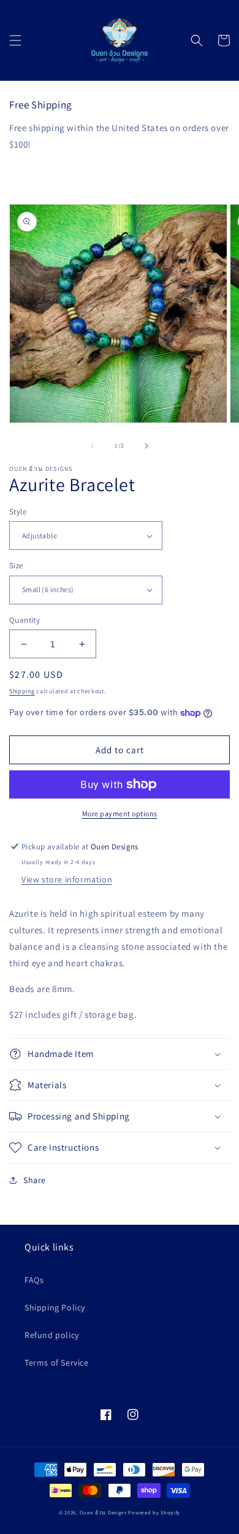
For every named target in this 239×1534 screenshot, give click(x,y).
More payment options (119, 813)
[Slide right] (146, 445)
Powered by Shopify (154, 1512)
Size (16, 565)
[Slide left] (92, 445)
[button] (15, 40)
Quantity (24, 620)
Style (17, 511)
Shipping (22, 691)
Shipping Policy (55, 1307)
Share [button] (34, 1180)
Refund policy (52, 1334)
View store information (66, 879)
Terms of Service (57, 1362)
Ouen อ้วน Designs (103, 1512)
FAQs (34, 1279)
